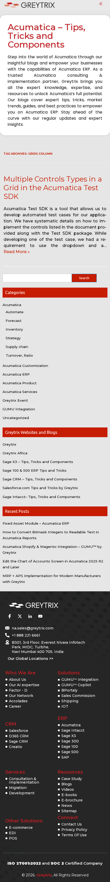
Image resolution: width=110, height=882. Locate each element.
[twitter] (19, 616)
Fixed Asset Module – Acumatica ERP (36, 523)
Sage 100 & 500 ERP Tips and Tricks (35, 470)
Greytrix (9, 444)
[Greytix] (47, 605)
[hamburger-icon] (100, 4)
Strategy (13, 338)
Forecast (13, 321)
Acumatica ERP (16, 374)
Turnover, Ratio (19, 355)
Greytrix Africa (15, 453)
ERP (62, 718)
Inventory (14, 329)
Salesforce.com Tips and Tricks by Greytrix (40, 488)
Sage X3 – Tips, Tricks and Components (38, 462)
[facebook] (9, 616)
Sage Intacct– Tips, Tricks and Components (41, 497)
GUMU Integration (19, 409)
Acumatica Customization (25, 366)
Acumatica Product (20, 383)
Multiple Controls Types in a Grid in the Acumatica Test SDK (53, 187)
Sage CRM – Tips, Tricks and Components (40, 479)
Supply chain (17, 347)
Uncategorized (16, 418)
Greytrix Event (15, 400)
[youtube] (40, 616)
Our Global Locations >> (30, 658)
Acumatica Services (20, 392)
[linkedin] (30, 616)
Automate (15, 312)
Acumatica (12, 305)
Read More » (17, 251)
